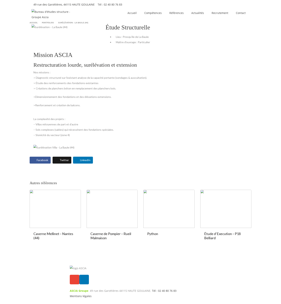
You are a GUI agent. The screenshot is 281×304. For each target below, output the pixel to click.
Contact (241, 13)
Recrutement (220, 13)
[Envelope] (74, 279)
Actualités (197, 13)
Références (176, 13)
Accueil (132, 13)
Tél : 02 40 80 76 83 (110, 4)
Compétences (153, 13)
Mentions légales (81, 296)
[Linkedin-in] (84, 279)
